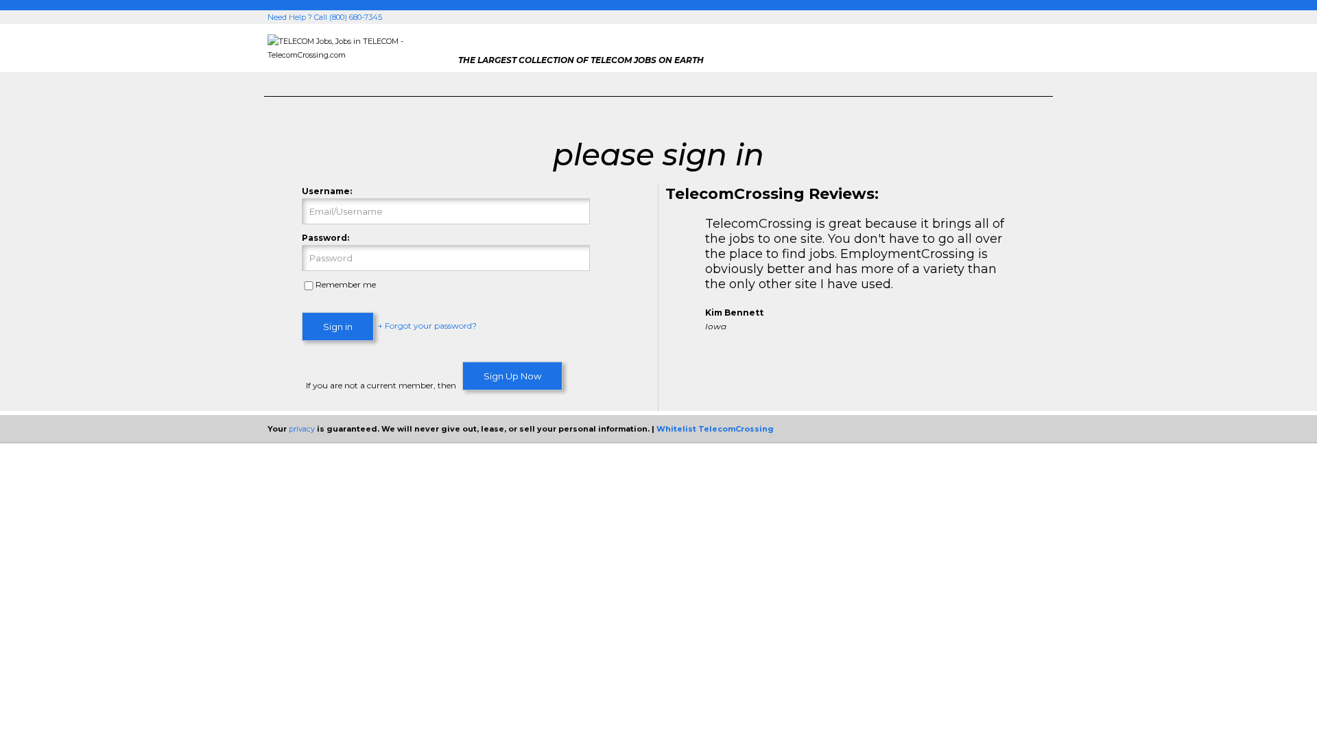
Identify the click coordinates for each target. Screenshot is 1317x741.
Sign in (338, 326)
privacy (302, 429)
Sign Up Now (512, 375)
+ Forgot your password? (427, 326)
